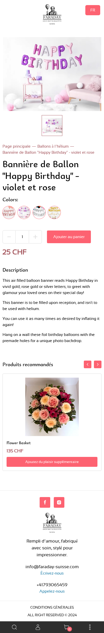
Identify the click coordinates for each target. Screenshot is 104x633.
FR (92, 10)
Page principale (17, 146)
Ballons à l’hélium (53, 146)
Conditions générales (52, 607)
